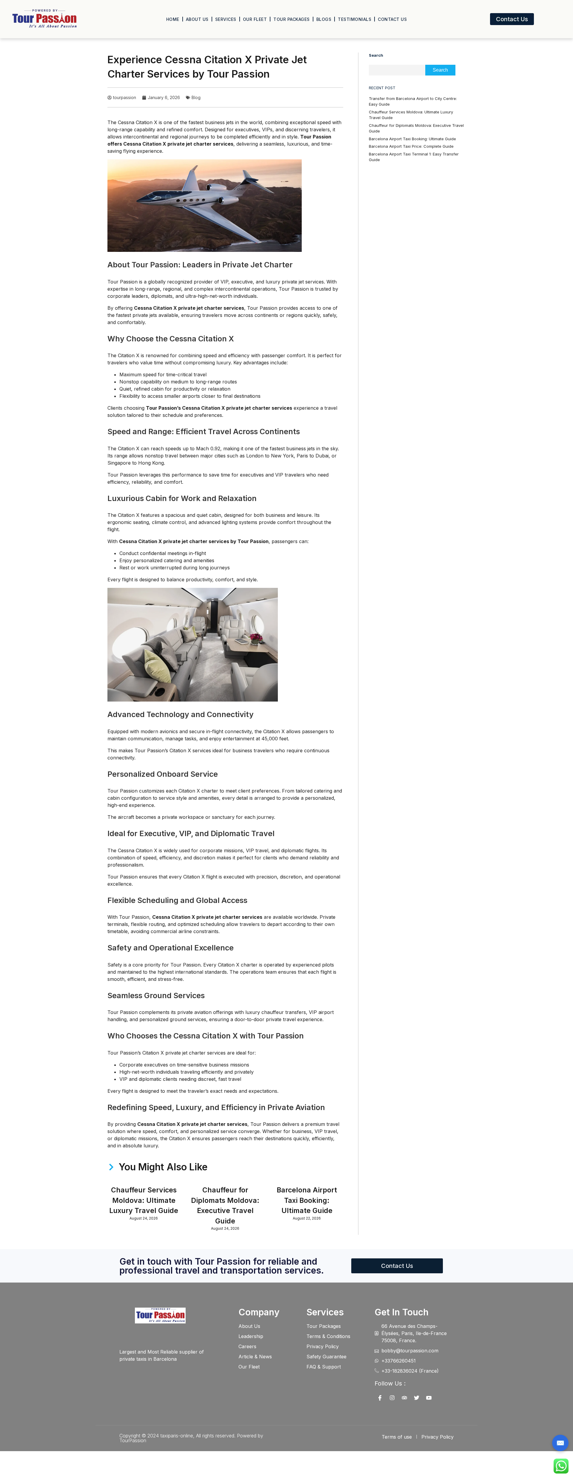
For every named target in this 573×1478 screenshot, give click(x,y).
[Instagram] (392, 1397)
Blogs (324, 19)
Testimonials (354, 19)
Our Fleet (255, 19)
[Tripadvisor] (404, 1397)
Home (172, 19)
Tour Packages (291, 19)
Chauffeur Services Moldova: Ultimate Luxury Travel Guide (143, 1200)
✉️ (560, 1443)
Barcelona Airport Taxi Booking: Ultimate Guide (307, 1200)
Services (225, 19)
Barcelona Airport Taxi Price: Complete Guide (411, 146)
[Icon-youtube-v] (428, 1397)
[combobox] (397, 70)
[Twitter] (416, 1397)
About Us (197, 19)
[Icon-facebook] (380, 1397)
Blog (196, 97)
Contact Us (392, 19)
